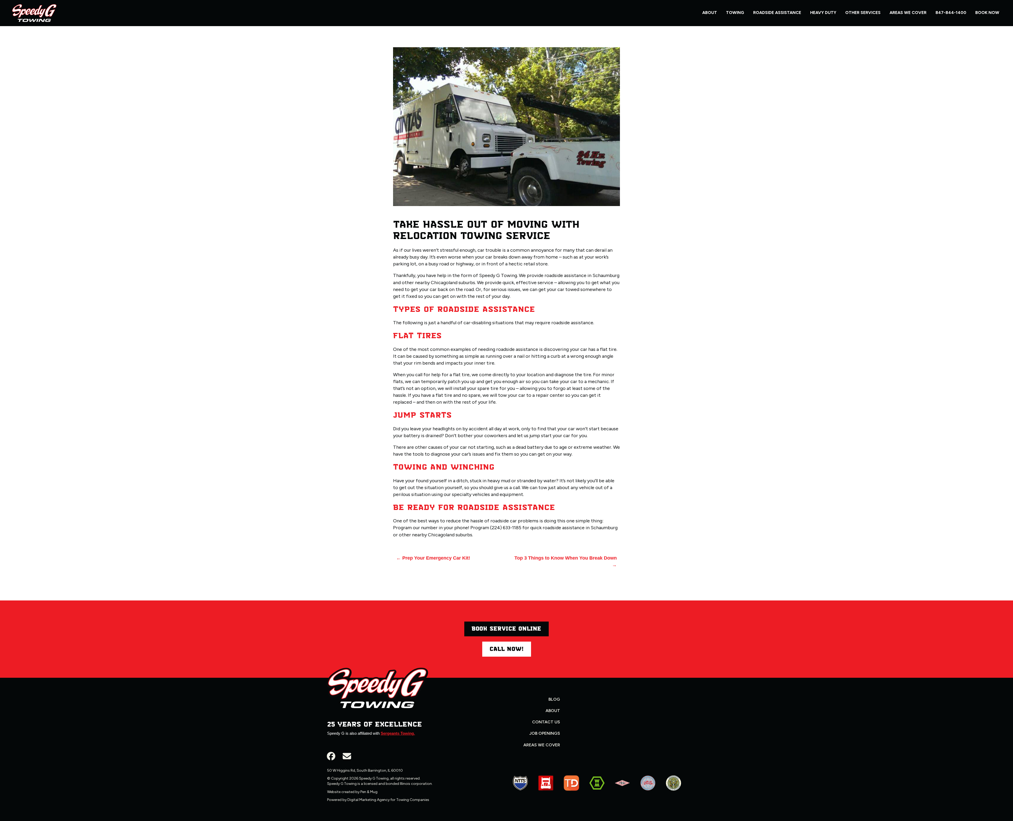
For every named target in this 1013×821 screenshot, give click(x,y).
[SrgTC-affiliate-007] (597, 783)
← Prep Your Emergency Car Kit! (433, 558)
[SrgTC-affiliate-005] (622, 783)
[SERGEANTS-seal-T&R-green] (673, 783)
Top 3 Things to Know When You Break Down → (565, 561)
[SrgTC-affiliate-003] (647, 783)
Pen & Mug (369, 792)
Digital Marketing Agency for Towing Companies (388, 800)
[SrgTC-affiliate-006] (571, 783)
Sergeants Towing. (398, 733)
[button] (331, 756)
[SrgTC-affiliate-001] (520, 783)
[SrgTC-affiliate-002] (545, 783)
